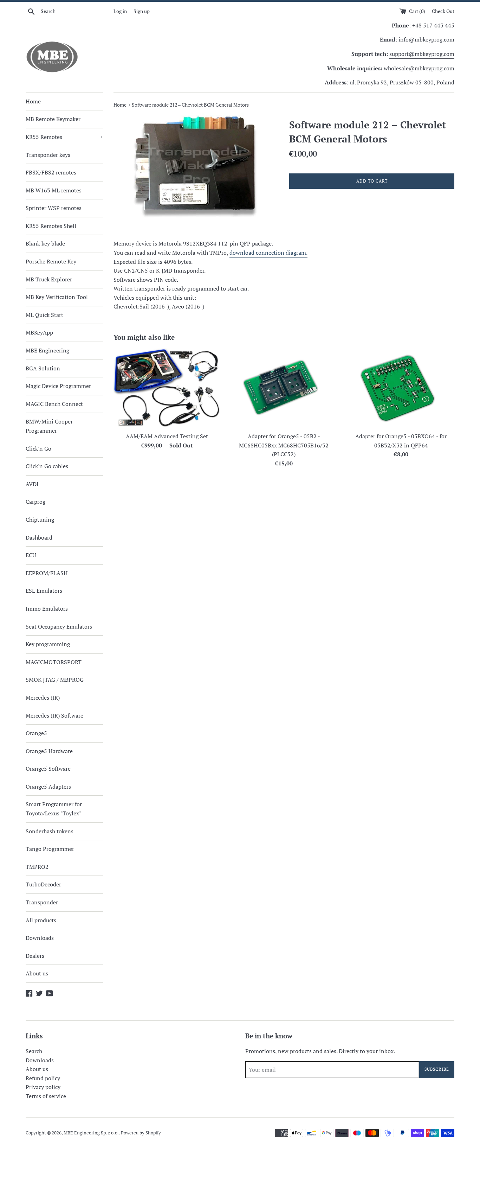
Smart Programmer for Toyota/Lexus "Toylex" (54, 808)
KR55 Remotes (64, 137)
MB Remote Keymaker (53, 119)
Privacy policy (43, 1087)
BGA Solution (43, 368)
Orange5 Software (48, 768)
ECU (31, 555)
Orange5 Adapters (48, 786)
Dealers (35, 956)
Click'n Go (38, 448)
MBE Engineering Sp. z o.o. (91, 1133)
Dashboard (39, 537)
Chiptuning (40, 519)
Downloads (40, 938)
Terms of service (46, 1096)
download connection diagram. (268, 252)
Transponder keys (48, 155)
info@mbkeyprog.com (426, 39)
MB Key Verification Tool (57, 297)
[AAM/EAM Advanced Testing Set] (166, 388)
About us (37, 973)
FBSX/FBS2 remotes (51, 172)
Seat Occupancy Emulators (59, 626)
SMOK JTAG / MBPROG (55, 679)
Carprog (35, 501)
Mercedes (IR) (43, 697)
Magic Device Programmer (58, 386)
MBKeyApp (39, 332)
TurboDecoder (43, 884)
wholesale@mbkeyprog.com (419, 68)
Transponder (42, 902)
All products (41, 920)
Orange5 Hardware (49, 751)
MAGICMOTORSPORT (54, 662)
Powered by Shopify (141, 1133)
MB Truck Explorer (49, 279)
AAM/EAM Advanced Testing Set (167, 436)
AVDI (32, 484)
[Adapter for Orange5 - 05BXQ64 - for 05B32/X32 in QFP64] (401, 388)
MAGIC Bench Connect (54, 404)
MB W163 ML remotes (54, 190)
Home (33, 101)
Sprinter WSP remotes (54, 208)
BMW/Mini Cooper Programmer (49, 426)
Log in (120, 11)
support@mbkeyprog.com (421, 54)
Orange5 (36, 733)
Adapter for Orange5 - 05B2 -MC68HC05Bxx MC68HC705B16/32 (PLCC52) (284, 445)
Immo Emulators (47, 608)
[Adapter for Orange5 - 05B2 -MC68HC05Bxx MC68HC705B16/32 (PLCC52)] (284, 388)
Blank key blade (45, 243)
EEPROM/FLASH (47, 573)
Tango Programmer (50, 849)
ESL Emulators (44, 590)
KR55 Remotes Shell (51, 226)
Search (34, 1051)
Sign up (142, 11)
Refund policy (43, 1078)
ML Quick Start (44, 315)
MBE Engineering (47, 350)
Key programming (48, 644)
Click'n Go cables (47, 466)
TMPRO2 (37, 867)
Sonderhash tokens (49, 831)
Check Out (443, 11)
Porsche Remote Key (51, 261)
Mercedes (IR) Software (54, 715)
